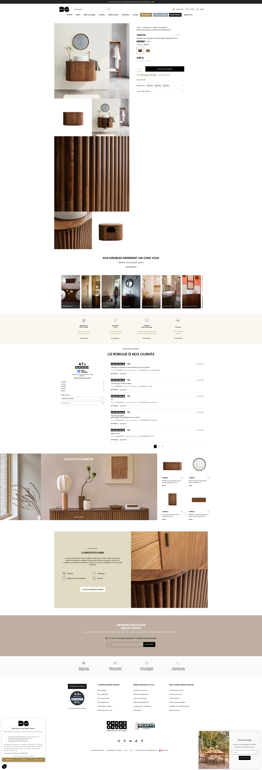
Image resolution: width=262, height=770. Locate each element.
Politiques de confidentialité (146, 750)
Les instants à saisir (104, 706)
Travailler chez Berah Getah (179, 706)
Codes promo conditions (142, 706)
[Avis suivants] (162, 446)
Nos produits (102, 690)
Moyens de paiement (141, 694)
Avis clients (137, 710)
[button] (91, 9)
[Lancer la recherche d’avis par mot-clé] (103, 403)
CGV (125, 750)
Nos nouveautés (103, 698)
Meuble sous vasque (159, 27)
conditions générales (125, 638)
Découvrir (78, 517)
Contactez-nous (77, 686)
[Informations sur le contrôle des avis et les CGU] (92, 374)
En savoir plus (84, 338)
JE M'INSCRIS (245, 758)
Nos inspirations (103, 702)
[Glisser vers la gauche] (61, 2)
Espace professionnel (141, 702)
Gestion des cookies (114, 750)
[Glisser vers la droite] (201, 2)
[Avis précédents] (152, 446)
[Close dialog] (258, 733)
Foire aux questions (140, 698)
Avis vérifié (200, 363)
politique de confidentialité (146, 638)
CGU (131, 750)
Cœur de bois (174, 698)
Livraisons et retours (140, 690)
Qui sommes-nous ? (176, 690)
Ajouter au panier (165, 69)
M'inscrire (149, 644)
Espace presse (174, 710)
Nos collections (103, 694)
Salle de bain (147, 27)
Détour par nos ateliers (177, 702)
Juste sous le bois (175, 694)
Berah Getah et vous (105, 710)
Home (139, 27)
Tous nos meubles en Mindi (93, 589)
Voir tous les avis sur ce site (82, 378)
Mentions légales (97, 750)
